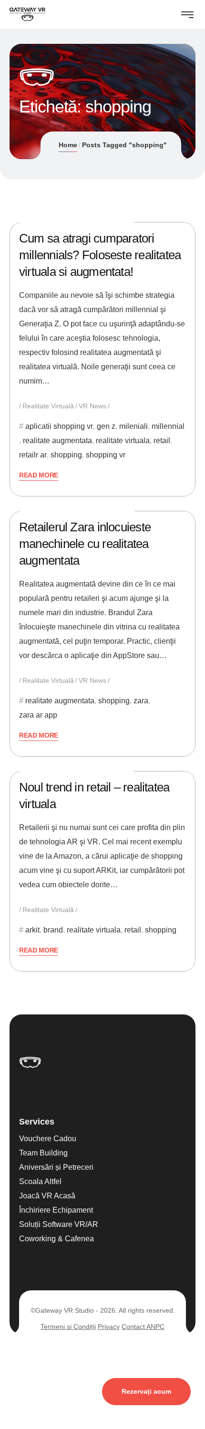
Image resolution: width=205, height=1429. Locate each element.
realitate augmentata (57, 440)
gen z (106, 426)
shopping (66, 455)
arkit (32, 930)
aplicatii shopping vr (59, 426)
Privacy (109, 1326)
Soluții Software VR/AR (58, 1224)
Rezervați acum (146, 1391)
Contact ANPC (143, 1326)
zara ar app (38, 715)
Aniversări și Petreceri (56, 1167)
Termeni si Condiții (68, 1326)
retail (162, 440)
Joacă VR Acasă (47, 1196)
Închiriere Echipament (56, 1210)
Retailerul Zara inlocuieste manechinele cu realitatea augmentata (85, 544)
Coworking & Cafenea (56, 1239)
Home (68, 145)
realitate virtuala (123, 440)
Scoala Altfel (40, 1181)
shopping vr (105, 455)
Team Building (43, 1153)
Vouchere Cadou (47, 1139)
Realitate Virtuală (48, 406)
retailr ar (33, 455)
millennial (168, 426)
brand (53, 930)
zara (140, 701)
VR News (92, 406)
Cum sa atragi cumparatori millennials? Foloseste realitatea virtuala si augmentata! (100, 255)
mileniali (133, 426)
